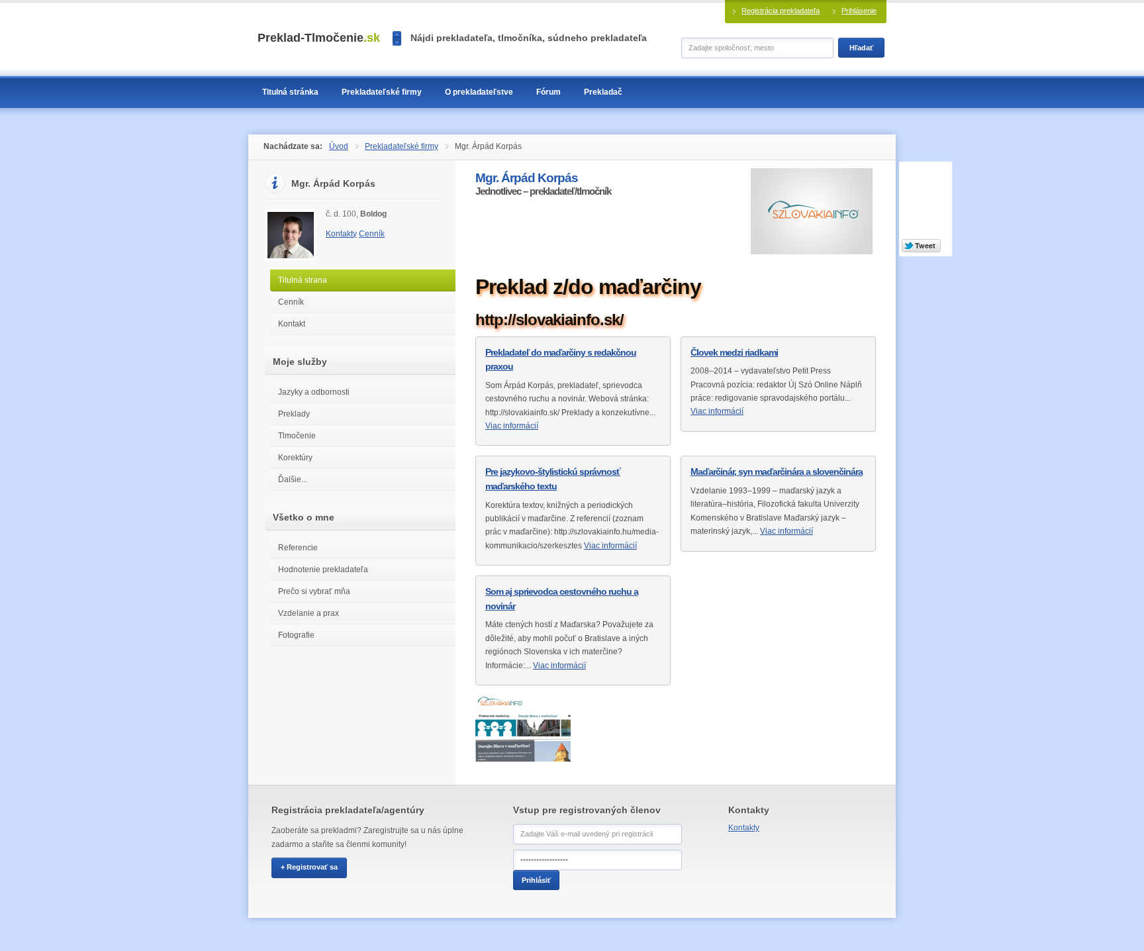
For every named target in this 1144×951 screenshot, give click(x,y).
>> (397, 42)
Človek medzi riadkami (734, 352)
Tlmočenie (297, 435)
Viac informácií (511, 425)
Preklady (294, 414)
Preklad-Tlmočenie (319, 37)
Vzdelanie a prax (308, 613)
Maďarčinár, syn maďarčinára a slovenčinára (777, 471)
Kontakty (341, 233)
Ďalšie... (292, 479)
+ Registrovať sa (309, 867)
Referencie (298, 547)
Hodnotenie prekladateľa (323, 569)
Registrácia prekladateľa (780, 11)
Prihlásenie (859, 11)
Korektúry (295, 457)
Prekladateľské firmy (401, 146)
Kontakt (291, 323)
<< (397, 34)
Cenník (372, 233)
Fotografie (296, 635)
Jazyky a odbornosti (314, 392)
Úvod (338, 146)
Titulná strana (302, 280)
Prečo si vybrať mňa (314, 591)
